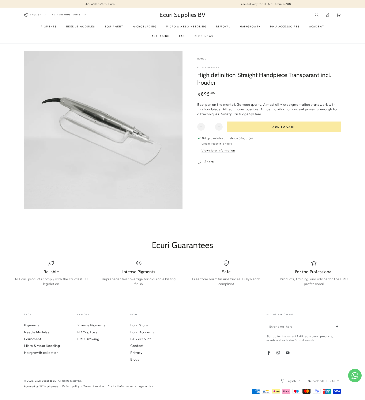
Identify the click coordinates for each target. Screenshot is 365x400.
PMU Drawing (88, 339)
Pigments (31, 325)
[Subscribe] (338, 326)
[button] (316, 14)
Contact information (120, 386)
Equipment (32, 339)
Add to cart (283, 126)
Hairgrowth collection (41, 352)
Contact (136, 345)
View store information (218, 150)
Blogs (134, 359)
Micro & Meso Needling (42, 345)
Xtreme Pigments (91, 325)
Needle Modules (36, 332)
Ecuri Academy (142, 332)
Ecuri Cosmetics (208, 67)
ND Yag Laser (88, 332)
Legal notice (145, 386)
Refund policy (71, 386)
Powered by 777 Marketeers (41, 386)
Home (200, 58)
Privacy (136, 352)
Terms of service (93, 386)
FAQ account (140, 339)
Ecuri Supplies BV (45, 380)
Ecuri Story (139, 325)
